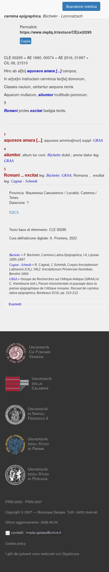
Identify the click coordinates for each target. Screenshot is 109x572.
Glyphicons (70, 553)
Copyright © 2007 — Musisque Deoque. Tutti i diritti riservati (51, 512)
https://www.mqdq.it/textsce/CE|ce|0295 (56, 32)
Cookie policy (15, 543)
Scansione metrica (81, 6)
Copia (25, 40)
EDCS (14, 213)
